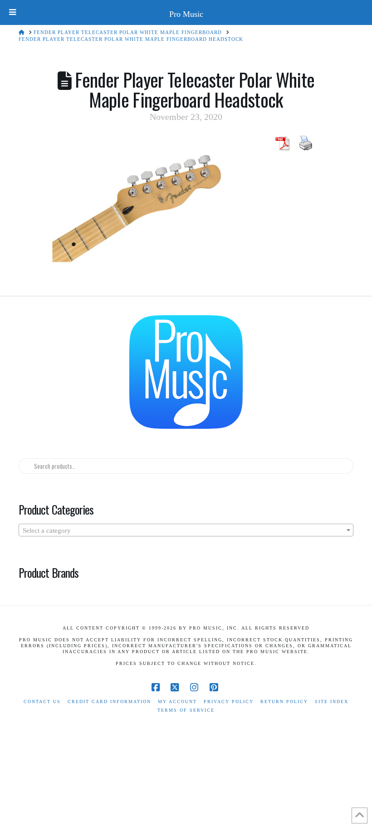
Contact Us (42, 701)
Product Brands (48, 572)
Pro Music (186, 14)
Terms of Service (186, 710)
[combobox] (186, 530)
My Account (177, 701)
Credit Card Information (109, 701)
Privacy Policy (229, 701)
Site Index (331, 701)
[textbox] (186, 530)
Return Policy (284, 701)
